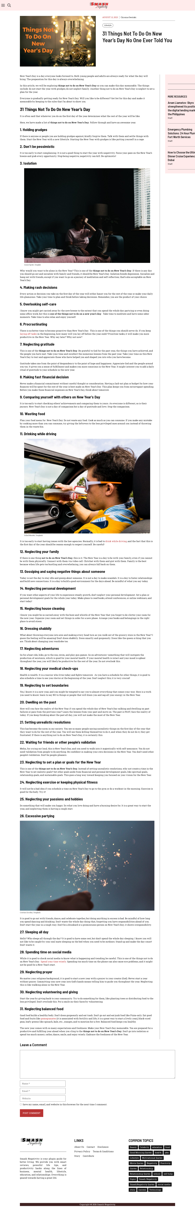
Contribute (88, 1156)
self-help (168, 1174)
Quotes (133, 1168)
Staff (170, 118)
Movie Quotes (136, 1163)
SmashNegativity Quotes (142, 1184)
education (157, 1147)
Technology (155, 1189)
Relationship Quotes (140, 1174)
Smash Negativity (148, 1179)
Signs (133, 1179)
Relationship (146, 1168)
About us (79, 1146)
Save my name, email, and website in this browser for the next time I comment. (65, 1104)
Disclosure (103, 1146)
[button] (9, 5)
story (132, 1189)
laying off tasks (28, 333)
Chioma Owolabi (128, 17)
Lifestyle (108, 25)
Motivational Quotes (152, 1158)
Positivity (165, 1163)
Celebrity (144, 1147)
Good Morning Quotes (141, 1152)
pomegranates (48, 1018)
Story (77, 1156)
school (157, 1174)
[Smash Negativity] (99, 5)
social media (164, 1184)
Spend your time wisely (53, 961)
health (158, 1152)
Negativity (152, 1163)
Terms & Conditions (103, 1151)
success (142, 1189)
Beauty (133, 1147)
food (167, 1147)
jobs (167, 1152)
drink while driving (116, 541)
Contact (91, 1146)
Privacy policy (82, 1151)
